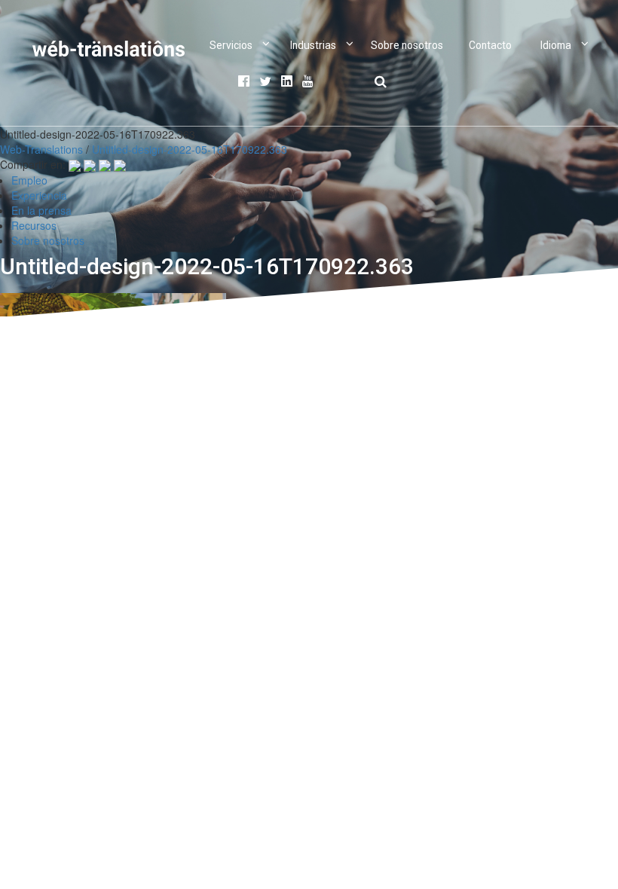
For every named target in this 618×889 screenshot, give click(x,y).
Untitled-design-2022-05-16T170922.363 (189, 149)
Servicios (231, 45)
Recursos (34, 225)
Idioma (555, 45)
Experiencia (39, 195)
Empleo (29, 180)
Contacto (490, 45)
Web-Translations (41, 149)
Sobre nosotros (407, 45)
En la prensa (41, 210)
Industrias (313, 45)
